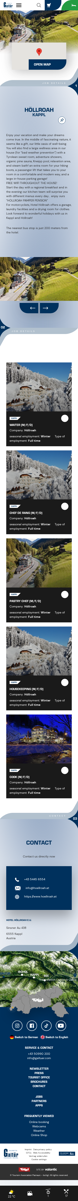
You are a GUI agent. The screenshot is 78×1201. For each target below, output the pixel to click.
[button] (39, 5)
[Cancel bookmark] (61, 120)
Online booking (39, 1122)
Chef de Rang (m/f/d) (26, 513)
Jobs (39, 1096)
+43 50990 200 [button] (39, 1054)
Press (39, 1073)
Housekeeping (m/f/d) (26, 689)
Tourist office (39, 1077)
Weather (39, 1131)
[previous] (29, 308)
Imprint (28, 1149)
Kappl (34, 974)
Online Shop (39, 1135)
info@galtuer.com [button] (39, 1058)
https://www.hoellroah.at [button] (40, 896)
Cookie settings (39, 1159)
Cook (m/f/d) (20, 777)
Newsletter (39, 1068)
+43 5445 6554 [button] (34, 879)
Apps (39, 1105)
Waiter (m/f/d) (21, 425)
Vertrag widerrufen (38, 1156)
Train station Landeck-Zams (58, 980)
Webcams (39, 1126)
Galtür (5, 973)
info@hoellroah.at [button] (37, 888)
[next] (49, 308)
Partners (39, 1101)
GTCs (28, 1152)
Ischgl (23, 972)
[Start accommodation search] (69, 5)
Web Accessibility (41, 1152)
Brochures (39, 1081)
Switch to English (57, 1037)
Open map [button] (42, 64)
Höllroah (30, 430)
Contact (39, 1086)
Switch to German (26, 1037)
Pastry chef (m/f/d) (25, 601)
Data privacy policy (42, 1149)
